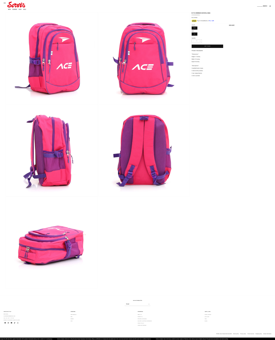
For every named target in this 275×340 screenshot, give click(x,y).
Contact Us (140, 316)
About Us (140, 314)
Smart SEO (229, 333)
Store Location (208, 314)
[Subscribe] (148, 304)
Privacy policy (243, 333)
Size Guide (207, 316)
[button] (258, 6)
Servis (221, 333)
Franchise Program (142, 325)
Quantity (193, 38)
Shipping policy (259, 333)
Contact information (267, 333)
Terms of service (250, 333)
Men (71, 316)
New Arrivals (73, 314)
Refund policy (236, 333)
